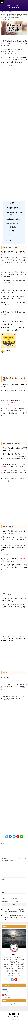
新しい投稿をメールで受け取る (10, 901)
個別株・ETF (13, 231)
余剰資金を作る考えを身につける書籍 (14, 213)
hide (16, 203)
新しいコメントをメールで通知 (10, 898)
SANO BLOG (14, 8)
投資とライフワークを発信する (14, 1016)
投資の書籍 (13, 846)
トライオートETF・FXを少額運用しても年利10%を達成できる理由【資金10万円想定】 (16, 917)
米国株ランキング (6, 997)
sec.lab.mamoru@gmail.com (10, 1004)
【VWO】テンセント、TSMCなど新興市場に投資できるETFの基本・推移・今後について (16, 911)
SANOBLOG (5, 846)
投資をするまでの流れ (13, 208)
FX (10, 234)
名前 (3, 879)
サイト (3, 892)
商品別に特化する (12, 223)
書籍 (4, 843)
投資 (10, 846)
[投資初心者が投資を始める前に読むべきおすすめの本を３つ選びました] (14, 836)
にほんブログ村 (6, 991)
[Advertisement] (14, 131)
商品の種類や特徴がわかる (15, 219)
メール (4, 886)
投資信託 (12, 227)
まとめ (8, 240)
